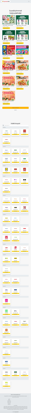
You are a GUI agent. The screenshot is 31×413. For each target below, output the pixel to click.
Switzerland (11, 406)
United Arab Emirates (22, 407)
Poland (18, 407)
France (26, 406)
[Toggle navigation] (29, 1)
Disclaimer (9, 403)
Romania (17, 408)
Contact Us (9, 404)
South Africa (17, 409)
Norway (5, 408)
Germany (17, 406)
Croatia (8, 406)
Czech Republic (21, 409)
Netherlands (7, 407)
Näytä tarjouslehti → (6, 43)
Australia (12, 409)
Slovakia (15, 407)
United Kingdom (14, 408)
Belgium (5, 407)
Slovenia (13, 407)
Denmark (26, 407)
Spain (6, 406)
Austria (22, 406)
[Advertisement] (16, 7)
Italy (11, 408)
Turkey (4, 406)
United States (25, 408)
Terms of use (9, 402)
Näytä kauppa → (6, 134)
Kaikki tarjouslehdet (15, 107)
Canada (20, 408)
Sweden (7, 408)
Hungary (9, 408)
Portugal (10, 407)
